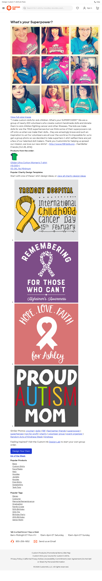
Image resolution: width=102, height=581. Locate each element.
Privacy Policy (16, 559)
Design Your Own (21, 451)
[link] (13, 8)
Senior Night (17, 520)
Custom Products (39, 553)
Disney (15, 496)
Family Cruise (18, 507)
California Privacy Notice (33, 559)
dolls (38, 431)
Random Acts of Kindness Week (26, 437)
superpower (73, 431)
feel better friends (56, 431)
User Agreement (74, 559)
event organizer (74, 434)
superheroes (16, 434)
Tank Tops (16, 487)
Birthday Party (18, 514)
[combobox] (47, 8)
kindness (48, 437)
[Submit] (24, 8)
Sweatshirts (17, 485)
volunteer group (56, 434)
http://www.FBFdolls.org (62, 144)
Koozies (15, 479)
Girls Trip (16, 512)
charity (43, 434)
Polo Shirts (17, 482)
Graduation (17, 504)
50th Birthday (18, 509)
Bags (14, 464)
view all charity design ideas (71, 176)
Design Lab (54, 442)
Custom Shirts (18, 466)
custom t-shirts (63, 556)
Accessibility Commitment (55, 559)
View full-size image (20, 117)
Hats (14, 472)
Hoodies (16, 474)
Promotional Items (54, 553)
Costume (16, 499)
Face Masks (17, 469)
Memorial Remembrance (23, 501)
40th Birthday (18, 517)
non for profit (31, 434)
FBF (44, 431)
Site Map (66, 553)
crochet (30, 431)
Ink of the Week (17, 456)
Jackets (15, 477)
